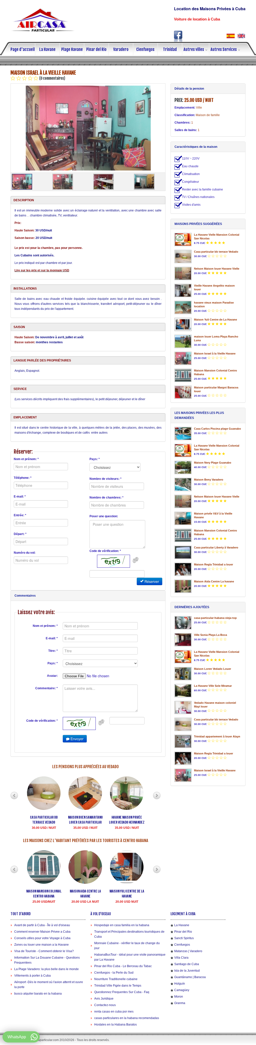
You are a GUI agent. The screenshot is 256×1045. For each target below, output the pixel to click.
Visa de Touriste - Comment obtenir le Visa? (44, 951)
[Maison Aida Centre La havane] (183, 586)
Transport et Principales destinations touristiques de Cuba (129, 934)
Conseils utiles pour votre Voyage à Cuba (42, 938)
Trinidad (170, 49)
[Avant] (14, 795)
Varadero (120, 49)
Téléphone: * (23, 478)
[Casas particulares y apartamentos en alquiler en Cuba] (230, 35)
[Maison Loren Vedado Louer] (183, 673)
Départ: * (20, 534)
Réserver (151, 581)
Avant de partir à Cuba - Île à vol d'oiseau (42, 925)
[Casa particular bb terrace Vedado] (183, 256)
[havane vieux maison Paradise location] (183, 307)
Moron (178, 996)
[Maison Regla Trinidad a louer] (183, 569)
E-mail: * (20, 496)
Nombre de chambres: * (107, 497)
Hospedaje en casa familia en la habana (121, 925)
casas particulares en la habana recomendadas (126, 1018)
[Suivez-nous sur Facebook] (178, 36)
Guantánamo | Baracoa (190, 977)
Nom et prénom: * (26, 459)
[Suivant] (156, 795)
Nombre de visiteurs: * (106, 479)
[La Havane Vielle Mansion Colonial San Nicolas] (183, 239)
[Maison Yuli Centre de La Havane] (183, 324)
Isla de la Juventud (187, 970)
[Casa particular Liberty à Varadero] (183, 552)
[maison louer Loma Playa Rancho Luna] (183, 341)
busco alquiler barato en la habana (38, 993)
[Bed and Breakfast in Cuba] (241, 35)
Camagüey (181, 990)
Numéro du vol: (25, 552)
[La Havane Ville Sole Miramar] (183, 690)
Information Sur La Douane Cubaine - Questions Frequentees (47, 960)
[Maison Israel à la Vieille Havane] (88, 128)
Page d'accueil (22, 49)
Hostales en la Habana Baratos (115, 1024)
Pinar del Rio (96, 49)
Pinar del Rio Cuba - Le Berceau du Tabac (123, 966)
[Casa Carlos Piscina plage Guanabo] (183, 433)
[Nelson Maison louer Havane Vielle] (183, 273)
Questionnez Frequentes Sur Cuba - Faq (121, 992)
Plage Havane (72, 49)
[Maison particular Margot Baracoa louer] (183, 392)
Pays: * (95, 459)
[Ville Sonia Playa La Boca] (183, 639)
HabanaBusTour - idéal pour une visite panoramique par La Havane (130, 957)
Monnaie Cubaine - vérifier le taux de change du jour (127, 945)
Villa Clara (181, 957)
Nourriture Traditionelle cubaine (116, 979)
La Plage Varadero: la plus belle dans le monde (46, 969)
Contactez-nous (105, 1005)
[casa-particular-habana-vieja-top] (183, 622)
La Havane (47, 49)
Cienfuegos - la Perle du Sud (114, 972)
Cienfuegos (145, 49)
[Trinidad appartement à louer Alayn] (183, 741)
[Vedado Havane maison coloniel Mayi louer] (183, 707)
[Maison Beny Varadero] (183, 484)
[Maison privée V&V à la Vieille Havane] (183, 518)
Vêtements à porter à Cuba (32, 975)
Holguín (179, 983)
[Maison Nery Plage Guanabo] (183, 467)
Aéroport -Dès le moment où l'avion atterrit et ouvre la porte (48, 984)
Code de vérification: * (105, 551)
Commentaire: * (46, 688)
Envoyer (77, 738)
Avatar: (52, 676)
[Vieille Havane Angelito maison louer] (183, 290)
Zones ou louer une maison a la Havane (41, 944)
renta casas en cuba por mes (114, 1011)
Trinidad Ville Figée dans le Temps (117, 985)
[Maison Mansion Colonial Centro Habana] (183, 375)
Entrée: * (20, 515)
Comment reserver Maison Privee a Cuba (42, 931)
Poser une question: (104, 516)
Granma (179, 1003)
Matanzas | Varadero (188, 951)
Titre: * (53, 651)
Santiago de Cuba (186, 964)
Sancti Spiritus (184, 938)
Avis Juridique (104, 998)
